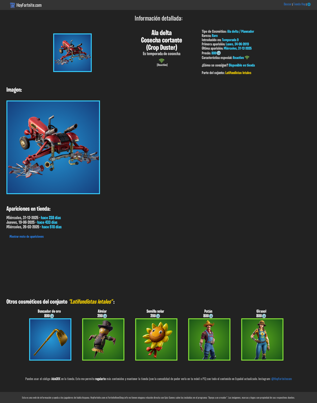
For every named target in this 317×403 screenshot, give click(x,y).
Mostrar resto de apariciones (27, 237)
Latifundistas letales (238, 73)
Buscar (288, 4)
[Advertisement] (110, 267)
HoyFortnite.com (29, 5)
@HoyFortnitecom (281, 379)
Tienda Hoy (299, 4)
